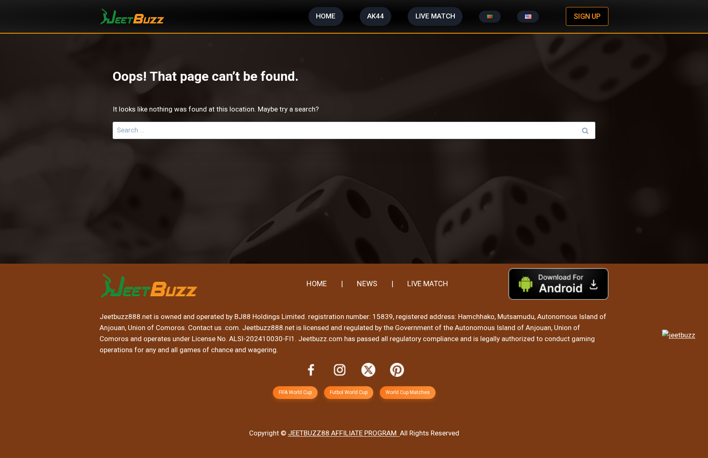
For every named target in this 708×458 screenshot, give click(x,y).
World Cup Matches (408, 392)
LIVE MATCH (435, 16)
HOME (326, 16)
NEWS (367, 283)
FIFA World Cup (295, 392)
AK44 (375, 16)
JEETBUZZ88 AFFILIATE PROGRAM (343, 433)
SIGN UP (587, 16)
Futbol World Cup (349, 392)
